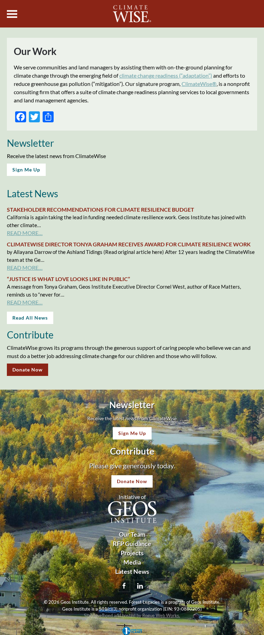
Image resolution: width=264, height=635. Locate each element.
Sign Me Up (26, 169)
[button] (12, 13)
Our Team (132, 534)
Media (132, 562)
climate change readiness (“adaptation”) (165, 75)
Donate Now (27, 369)
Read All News (30, 318)
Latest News (132, 571)
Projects (132, 553)
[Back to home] (132, 13)
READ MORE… (25, 233)
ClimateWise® (199, 83)
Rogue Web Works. (161, 615)
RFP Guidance (132, 543)
